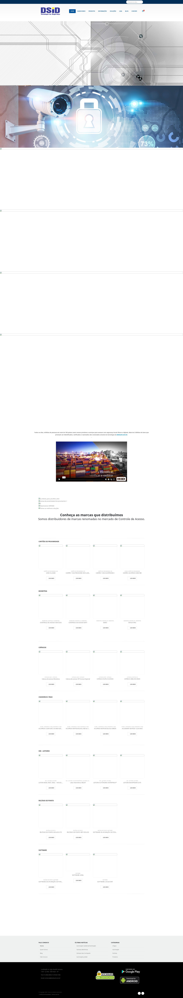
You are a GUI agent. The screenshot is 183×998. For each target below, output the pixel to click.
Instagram (142, 993)
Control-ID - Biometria (53, 620)
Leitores (54, 780)
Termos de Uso (55, 994)
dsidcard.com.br (122, 435)
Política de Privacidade (45, 994)
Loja (120, 11)
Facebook (139, 993)
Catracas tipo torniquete (83, 953)
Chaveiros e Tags (57, 726)
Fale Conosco (44, 957)
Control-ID (135, 677)
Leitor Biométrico (77, 780)
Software (110, 830)
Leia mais (51, 578)
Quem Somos (81, 11)
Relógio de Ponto (50, 830)
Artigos (114, 946)
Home (72, 11)
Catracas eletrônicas (82, 949)
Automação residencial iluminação (86, 946)
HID (57, 571)
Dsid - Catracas (53, 677)
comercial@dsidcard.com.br (52, 978)
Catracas (47, 677)
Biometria (44, 620)
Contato (134, 11)
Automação (115, 949)
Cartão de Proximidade (50, 571)
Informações (102, 11)
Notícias (114, 953)
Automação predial (82, 957)
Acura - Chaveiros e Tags (46, 726)
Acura (126, 571)
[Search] (141, 2)
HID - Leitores (48, 780)
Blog (126, 11)
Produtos (92, 11)
